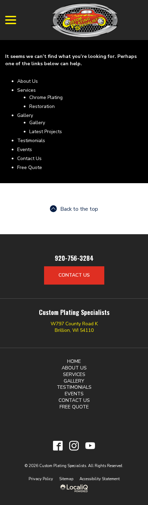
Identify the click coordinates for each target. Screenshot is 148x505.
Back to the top (79, 209)
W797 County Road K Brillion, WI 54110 (74, 327)
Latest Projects (45, 131)
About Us (27, 81)
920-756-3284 (74, 258)
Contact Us (29, 158)
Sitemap (66, 479)
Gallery (25, 115)
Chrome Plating (46, 97)
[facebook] (58, 445)
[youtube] (90, 445)
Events (24, 149)
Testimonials (31, 140)
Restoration (42, 106)
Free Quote (29, 167)
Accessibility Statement (100, 479)
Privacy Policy (41, 479)
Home (74, 361)
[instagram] (74, 445)
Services (26, 90)
